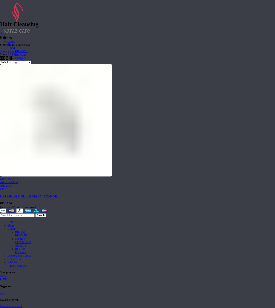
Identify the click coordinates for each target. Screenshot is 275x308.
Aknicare (20, 245)
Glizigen (20, 58)
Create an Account (11, 306)
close (3, 33)
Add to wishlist (9, 182)
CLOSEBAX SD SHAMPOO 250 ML (29, 196)
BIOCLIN (21, 54)
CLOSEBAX (23, 242)
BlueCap (20, 248)
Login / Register (17, 265)
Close (3, 189)
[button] (6, 185)
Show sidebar (8, 51)
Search (41, 215)
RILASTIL (21, 51)
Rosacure (20, 252)
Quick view (7, 178)
